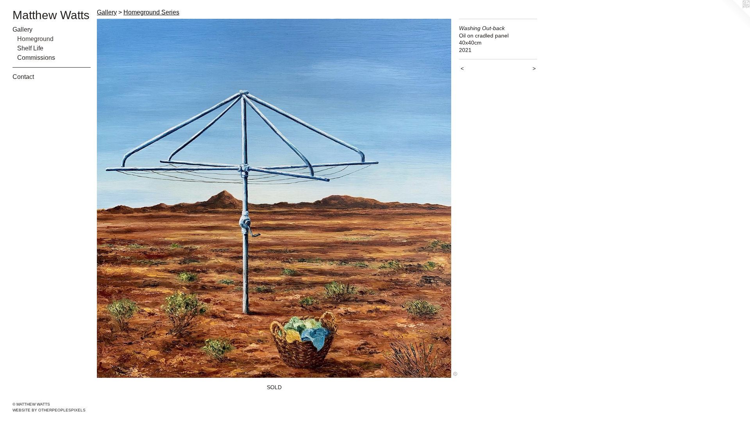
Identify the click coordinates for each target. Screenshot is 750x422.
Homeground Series (151, 12)
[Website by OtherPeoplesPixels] (734, 15)
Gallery (22, 29)
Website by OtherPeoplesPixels (49, 410)
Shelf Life (30, 48)
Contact (23, 76)
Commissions (36, 57)
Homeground (35, 39)
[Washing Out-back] (274, 198)
